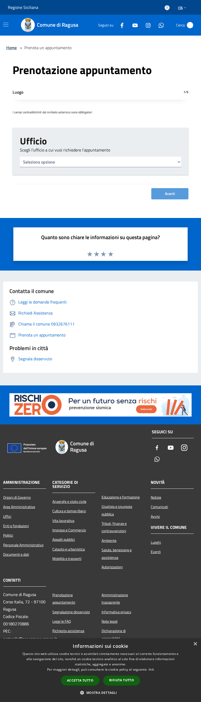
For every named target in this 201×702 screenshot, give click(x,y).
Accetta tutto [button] (80, 680)
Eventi (156, 552)
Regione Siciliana (23, 7)
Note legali (110, 621)
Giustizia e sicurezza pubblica (117, 510)
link (151, 669)
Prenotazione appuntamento (63, 598)
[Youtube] (133, 25)
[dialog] (100, 670)
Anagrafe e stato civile (69, 501)
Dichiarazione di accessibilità (114, 634)
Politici (8, 535)
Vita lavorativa (63, 521)
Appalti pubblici (63, 539)
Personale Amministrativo (23, 545)
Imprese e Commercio (69, 530)
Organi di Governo (17, 497)
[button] (100, 692)
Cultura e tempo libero (69, 511)
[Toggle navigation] (6, 24)
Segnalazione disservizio (71, 612)
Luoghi (156, 542)
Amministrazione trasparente (115, 598)
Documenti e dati (16, 554)
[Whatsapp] (159, 25)
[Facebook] (120, 25)
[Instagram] (146, 25)
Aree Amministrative (19, 507)
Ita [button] (180, 7)
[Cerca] (190, 25)
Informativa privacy (116, 612)
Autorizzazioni (112, 567)
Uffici (7, 516)
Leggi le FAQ (61, 621)
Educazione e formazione (121, 497)
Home (11, 47)
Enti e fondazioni (16, 526)
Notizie (156, 497)
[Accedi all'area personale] (167, 8)
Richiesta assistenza (68, 631)
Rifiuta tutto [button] (121, 680)
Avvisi (155, 516)
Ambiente (109, 540)
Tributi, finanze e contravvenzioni (114, 527)
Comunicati (159, 507)
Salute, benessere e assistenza (117, 553)
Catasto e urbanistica (68, 549)
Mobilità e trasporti (66, 558)
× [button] (195, 644)
